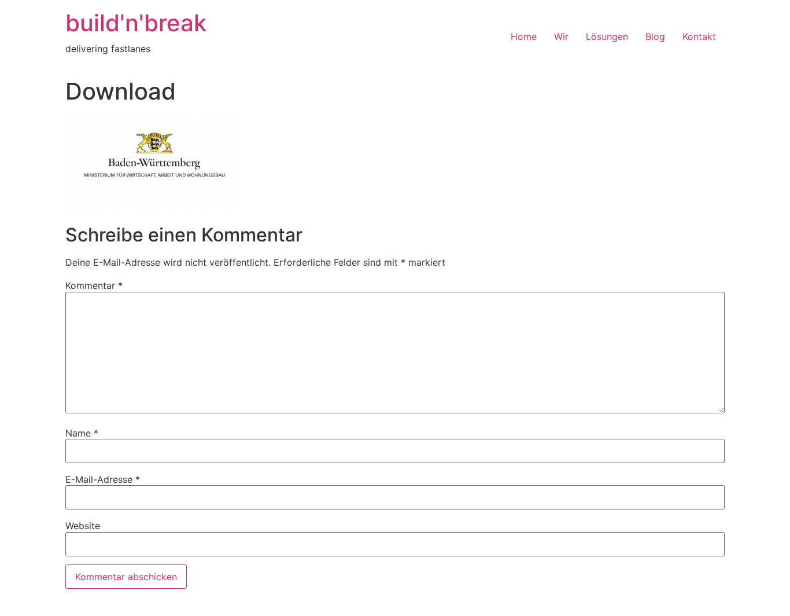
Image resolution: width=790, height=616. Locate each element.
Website (82, 525)
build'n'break (135, 23)
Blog (655, 36)
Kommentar (94, 285)
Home (524, 36)
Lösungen (607, 36)
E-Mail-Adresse (102, 479)
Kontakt (699, 36)
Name (81, 433)
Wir (561, 36)
